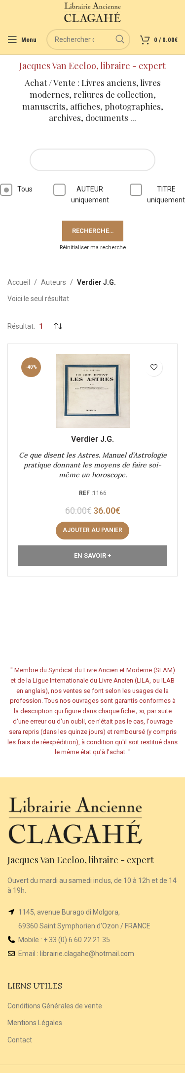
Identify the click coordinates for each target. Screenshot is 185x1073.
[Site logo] (92, 12)
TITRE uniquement (166, 194)
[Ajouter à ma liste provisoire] (153, 367)
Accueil (18, 282)
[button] (92, 530)
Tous (25, 189)
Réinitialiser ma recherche (93, 247)
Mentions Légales (34, 1023)
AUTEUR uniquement (90, 194)
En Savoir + (92, 555)
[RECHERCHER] (120, 39)
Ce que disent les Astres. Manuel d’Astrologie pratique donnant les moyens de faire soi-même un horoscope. (93, 465)
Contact (19, 1040)
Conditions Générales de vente (54, 1006)
